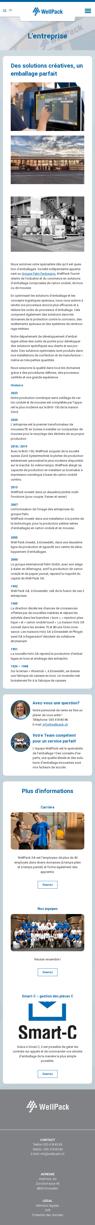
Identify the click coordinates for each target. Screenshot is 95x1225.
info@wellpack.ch (52, 1154)
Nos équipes (48, 909)
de (5, 10)
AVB (47, 1210)
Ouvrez (47, 884)
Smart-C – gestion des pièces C (47, 996)
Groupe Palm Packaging (38, 273)
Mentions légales (47, 1205)
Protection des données (47, 1215)
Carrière (47, 807)
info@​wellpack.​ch (55, 724)
